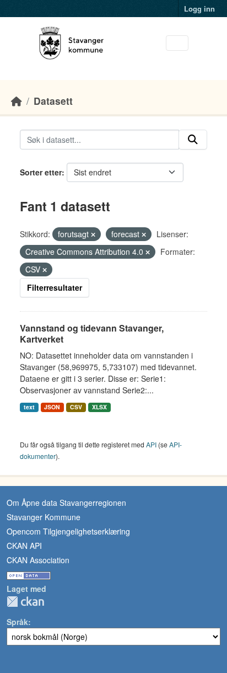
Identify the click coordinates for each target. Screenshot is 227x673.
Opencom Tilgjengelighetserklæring (68, 531)
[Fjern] (93, 234)
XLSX (99, 407)
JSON (52, 407)
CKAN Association (38, 559)
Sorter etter (41, 172)
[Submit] (193, 139)
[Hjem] (16, 101)
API (151, 444)
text (29, 407)
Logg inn (199, 8)
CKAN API (24, 545)
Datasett (53, 101)
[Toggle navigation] (177, 43)
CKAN (25, 601)
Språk (17, 621)
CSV (76, 407)
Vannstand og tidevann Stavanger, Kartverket (92, 334)
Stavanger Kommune (43, 516)
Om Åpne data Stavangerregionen (66, 502)
